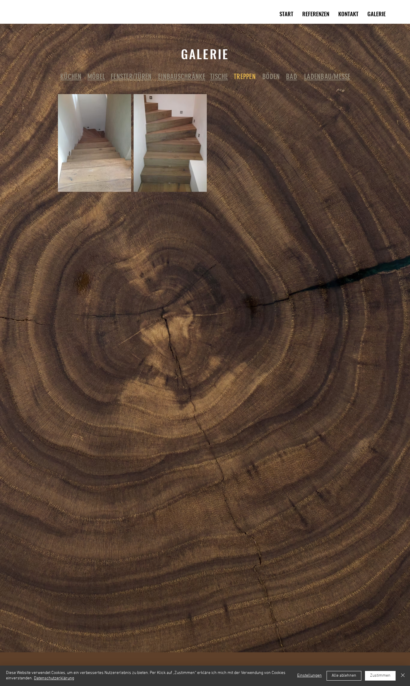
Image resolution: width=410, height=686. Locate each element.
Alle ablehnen (344, 675)
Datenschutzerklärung (54, 678)
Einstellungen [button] (309, 675)
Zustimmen (380, 675)
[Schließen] (402, 675)
